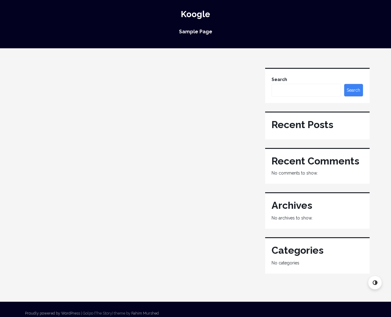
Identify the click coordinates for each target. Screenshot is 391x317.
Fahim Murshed (145, 313)
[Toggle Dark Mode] (375, 282)
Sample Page (195, 32)
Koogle (195, 14)
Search (279, 79)
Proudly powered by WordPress (52, 313)
